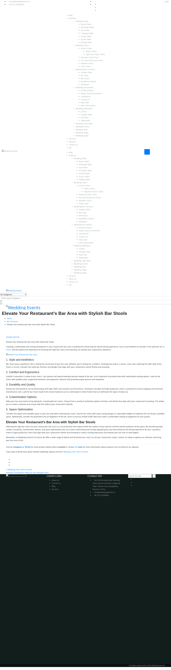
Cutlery (84, 111)
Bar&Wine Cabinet (88, 81)
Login (166, 1)
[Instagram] (133, 482)
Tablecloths (85, 120)
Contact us (73, 144)
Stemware (85, 84)
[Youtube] (133, 479)
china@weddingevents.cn (19, 1)
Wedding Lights (82, 135)
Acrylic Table (86, 39)
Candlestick (85, 96)
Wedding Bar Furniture (85, 69)
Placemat (84, 117)
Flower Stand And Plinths (91, 93)
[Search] (154, 476)
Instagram (17, 447)
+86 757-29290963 (16, 4)
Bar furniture (12, 321)
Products (72, 18)
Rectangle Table (87, 27)
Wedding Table (82, 21)
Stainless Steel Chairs (90, 57)
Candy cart (85, 99)
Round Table (86, 24)
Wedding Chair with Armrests (75, 452)
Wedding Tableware (84, 108)
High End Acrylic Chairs (95, 54)
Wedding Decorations (85, 87)
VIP (70, 147)
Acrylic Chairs (86, 48)
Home (9, 318)
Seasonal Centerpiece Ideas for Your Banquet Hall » (27, 472)
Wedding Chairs (82, 45)
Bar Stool (84, 75)
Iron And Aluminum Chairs (92, 60)
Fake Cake (85, 102)
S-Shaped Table (87, 33)
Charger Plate (86, 114)
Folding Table (86, 42)
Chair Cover (86, 66)
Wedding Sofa (81, 129)
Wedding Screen (83, 126)
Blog (70, 15)
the (78, 447)
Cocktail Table (86, 72)
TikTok (28, 447)
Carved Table (86, 36)
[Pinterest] (133, 485)
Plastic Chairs (91, 51)
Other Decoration (88, 105)
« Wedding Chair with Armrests (19, 469)
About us (72, 141)
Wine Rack (85, 78)
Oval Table (85, 30)
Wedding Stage (82, 132)
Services (72, 138)
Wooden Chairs (87, 63)
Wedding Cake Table (84, 123)
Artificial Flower (87, 90)
